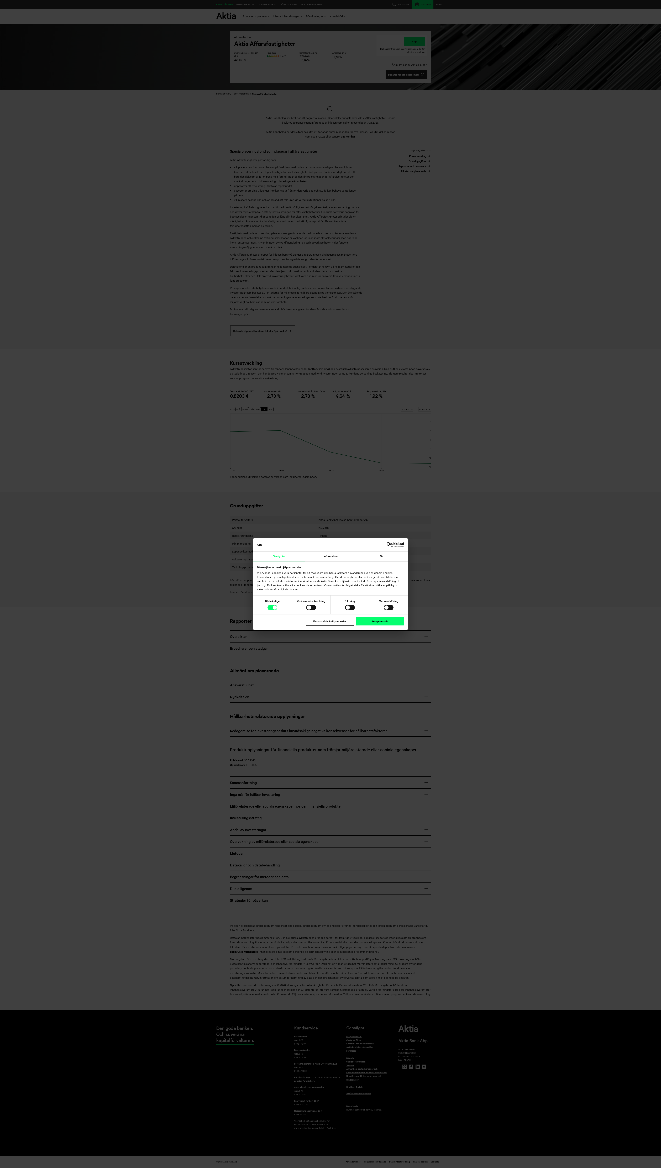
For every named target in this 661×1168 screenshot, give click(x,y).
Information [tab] (330, 556)
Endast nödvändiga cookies (330, 621)
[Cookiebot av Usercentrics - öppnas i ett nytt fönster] (389, 544)
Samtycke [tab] (279, 556)
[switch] (311, 607)
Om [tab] (382, 556)
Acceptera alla (379, 621)
